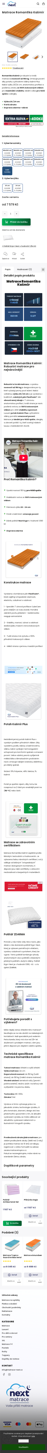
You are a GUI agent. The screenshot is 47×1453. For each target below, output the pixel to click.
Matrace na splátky (11, 1300)
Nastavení (23, 1441)
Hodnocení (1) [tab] (24, 269)
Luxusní (5, 1329)
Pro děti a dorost (9, 1333)
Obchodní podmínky (11, 1307)
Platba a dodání (9, 1304)
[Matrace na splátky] (23, 886)
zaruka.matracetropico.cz (15, 1150)
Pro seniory (7, 1337)
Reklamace (7, 1311)
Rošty (4, 1351)
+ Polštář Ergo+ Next (19, 246)
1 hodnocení (18, 68)
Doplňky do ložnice (10, 1359)
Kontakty (6, 1315)
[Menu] (3, 3)
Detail (35, 1216)
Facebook (4, 1374)
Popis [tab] (8, 269)
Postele (5, 1348)
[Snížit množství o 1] (5, 214)
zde (33, 1436)
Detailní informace (10, 136)
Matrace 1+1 (7, 1344)
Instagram (9, 1374)
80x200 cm (11, 1281)
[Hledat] (38, 4)
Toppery (6, 1355)
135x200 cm (32, 1222)
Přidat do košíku (18, 221)
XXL (3, 1340)
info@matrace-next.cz (12, 1370)
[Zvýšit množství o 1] (16, 214)
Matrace (6, 1325)
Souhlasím (23, 1447)
